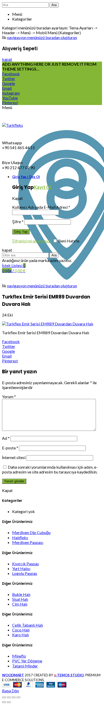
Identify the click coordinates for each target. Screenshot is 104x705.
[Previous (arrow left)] (4, 702)
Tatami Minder (25, 665)
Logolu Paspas (24, 573)
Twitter (8, 78)
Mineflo (19, 656)
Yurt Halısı (21, 568)
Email (7, 88)
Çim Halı (19, 604)
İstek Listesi (13, 265)
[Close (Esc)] (4, 697)
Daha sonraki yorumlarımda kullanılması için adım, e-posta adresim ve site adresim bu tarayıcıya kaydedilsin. (50, 469)
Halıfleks (20, 537)
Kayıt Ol (42, 187)
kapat (7, 59)
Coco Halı (21, 629)
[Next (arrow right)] (9, 702)
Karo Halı (20, 634)
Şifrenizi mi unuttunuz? (32, 240)
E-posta (10, 447)
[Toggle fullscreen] (14, 697)
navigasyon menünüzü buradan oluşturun (42, 37)
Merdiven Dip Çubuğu (31, 532)
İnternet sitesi (13, 457)
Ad (6, 438)
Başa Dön (10, 690)
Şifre (17, 221)
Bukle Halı (21, 594)
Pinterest (10, 102)
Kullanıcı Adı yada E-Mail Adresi (41, 207)
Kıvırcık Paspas (25, 563)
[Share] (9, 697)
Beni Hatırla (68, 240)
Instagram (11, 93)
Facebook (11, 73)
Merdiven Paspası (27, 542)
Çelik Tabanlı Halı (27, 625)
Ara (54, 5)
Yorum (9, 396)
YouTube (10, 97)
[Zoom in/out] (18, 697)
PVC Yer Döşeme (27, 660)
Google (8, 83)
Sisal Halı (20, 599)
